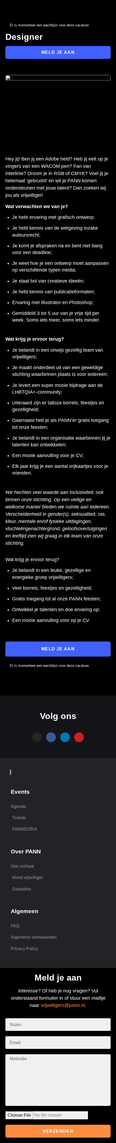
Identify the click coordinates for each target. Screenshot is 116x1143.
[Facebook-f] (51, 737)
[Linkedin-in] (65, 737)
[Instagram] (37, 737)
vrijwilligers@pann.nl (63, 1005)
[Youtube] (79, 737)
